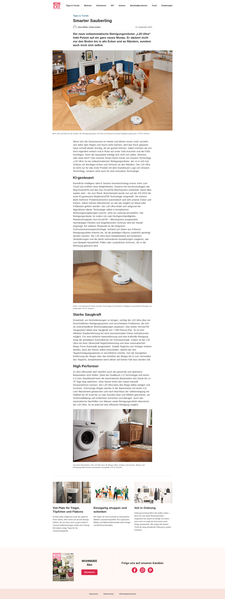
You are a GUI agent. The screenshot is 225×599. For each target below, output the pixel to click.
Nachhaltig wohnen (138, 6)
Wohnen (88, 6)
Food (154, 6)
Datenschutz (109, 594)
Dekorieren (101, 6)
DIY (112, 6)
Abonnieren (89, 572)
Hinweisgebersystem (127, 594)
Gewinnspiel (166, 6)
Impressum (93, 594)
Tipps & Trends (72, 6)
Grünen (122, 6)
